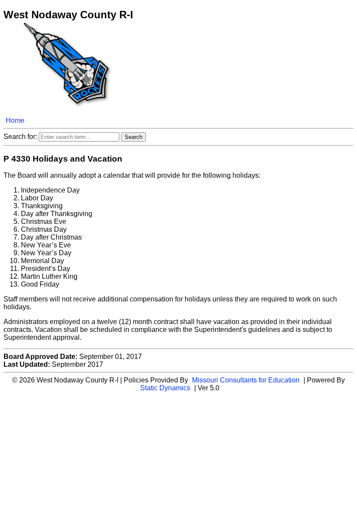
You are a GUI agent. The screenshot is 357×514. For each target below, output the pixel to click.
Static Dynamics (165, 388)
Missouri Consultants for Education (246, 380)
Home (15, 120)
